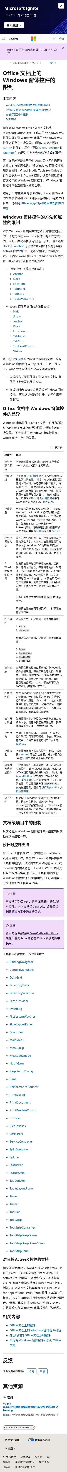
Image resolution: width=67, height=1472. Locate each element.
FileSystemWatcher (22, 1017)
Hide (16, 311)
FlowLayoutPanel (21, 1024)
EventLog (16, 1009)
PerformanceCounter (24, 1087)
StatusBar (16, 1165)
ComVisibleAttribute (43, 933)
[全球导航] (3, 39)
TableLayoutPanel (21, 1188)
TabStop (18, 294)
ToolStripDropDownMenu (27, 1243)
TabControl (17, 1181)
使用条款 (44, 1461)
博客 (37, 1457)
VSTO (35, 62)
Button (7, 148)
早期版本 (25, 1457)
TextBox (20, 744)
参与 (49, 1457)
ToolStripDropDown (23, 1235)
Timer (14, 1196)
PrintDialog (17, 1095)
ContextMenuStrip (22, 970)
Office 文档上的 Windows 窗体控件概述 (35, 1330)
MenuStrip (17, 1048)
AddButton (25, 776)
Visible (17, 351)
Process (15, 1118)
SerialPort (16, 1134)
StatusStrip (17, 1173)
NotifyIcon (17, 1063)
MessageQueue (20, 1056)
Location (19, 284)
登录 (61, 38)
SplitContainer (19, 1149)
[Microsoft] (33, 38)
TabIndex (9, 153)
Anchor (54, 148)
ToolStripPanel (19, 1251)
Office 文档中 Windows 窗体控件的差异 (28, 110)
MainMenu (17, 1040)
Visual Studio (20, 62)
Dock (42, 148)
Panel (13, 1079)
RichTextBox (18, 1126)
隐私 (5, 1461)
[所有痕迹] (6, 63)
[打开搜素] (54, 39)
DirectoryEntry (19, 985)
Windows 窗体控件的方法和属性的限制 (28, 105)
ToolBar (15, 1212)
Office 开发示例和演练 (41, 498)
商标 (5, 1467)
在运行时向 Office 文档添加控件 (30, 1335)
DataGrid (16, 977)
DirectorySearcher (22, 993)
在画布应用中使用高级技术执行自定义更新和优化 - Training (31, 1408)
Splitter (14, 1157)
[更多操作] (61, 63)
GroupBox (32, 475)
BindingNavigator (21, 962)
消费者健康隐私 (23, 1461)
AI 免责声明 (9, 1457)
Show (17, 316)
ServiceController (21, 1142)
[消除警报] (61, 6)
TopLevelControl (24, 299)
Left (20, 359)
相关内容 (11, 119)
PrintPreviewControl (23, 1110)
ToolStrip (16, 1220)
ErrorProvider (19, 1001)
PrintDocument (20, 1102)
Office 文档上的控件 (23, 1325)
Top (33, 364)
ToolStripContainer (22, 1227)
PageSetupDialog (21, 1071)
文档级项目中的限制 (17, 114)
